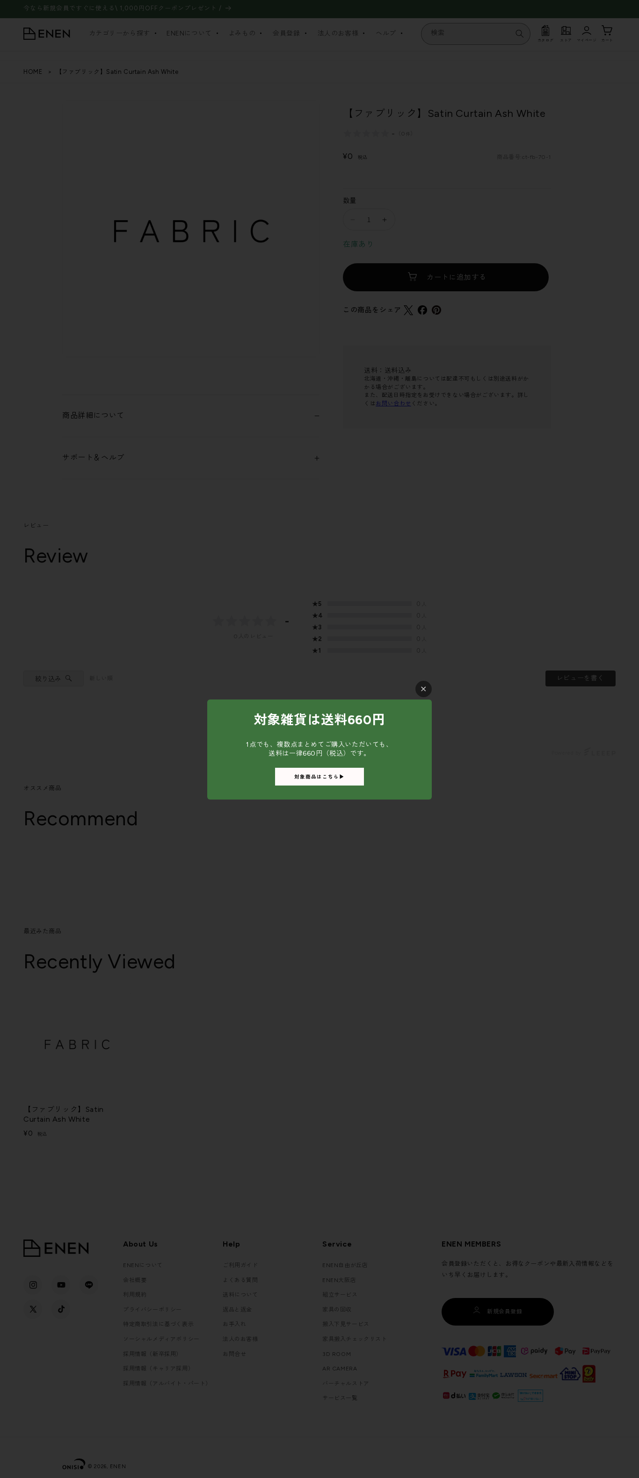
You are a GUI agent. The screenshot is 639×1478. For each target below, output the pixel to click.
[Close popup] (423, 689)
